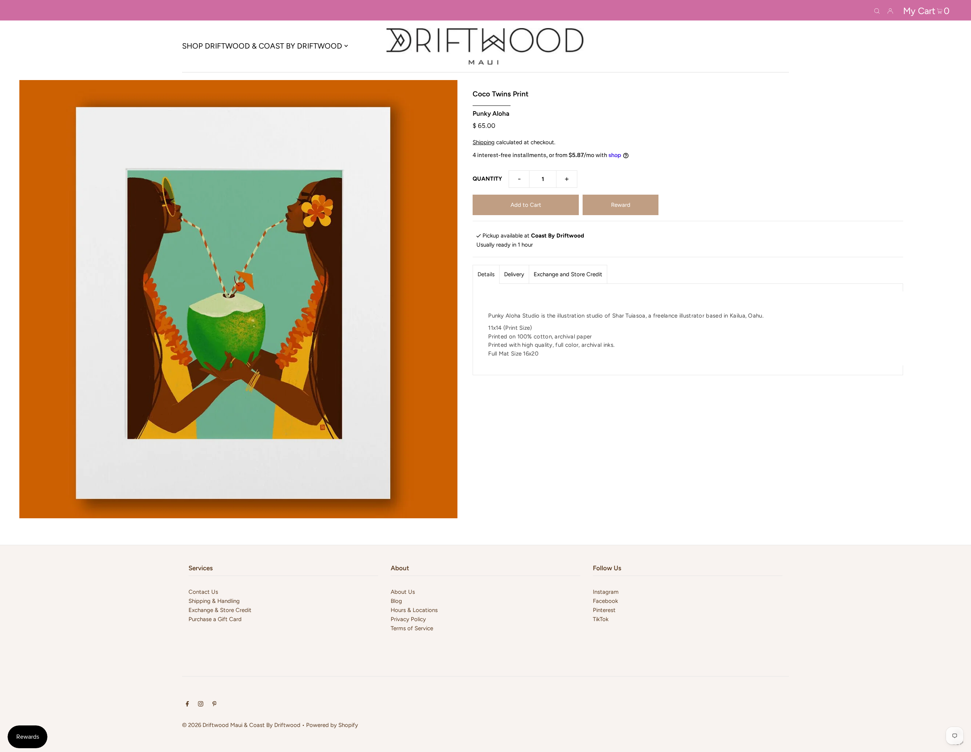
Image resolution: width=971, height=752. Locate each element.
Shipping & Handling (214, 601)
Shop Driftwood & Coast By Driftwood (262, 45)
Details (486, 274)
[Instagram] (200, 704)
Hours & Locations (414, 610)
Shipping (484, 142)
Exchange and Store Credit (568, 274)
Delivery (514, 274)
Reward (620, 204)
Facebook (605, 601)
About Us (403, 591)
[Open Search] (877, 10)
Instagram (606, 591)
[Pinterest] (214, 704)
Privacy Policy (408, 619)
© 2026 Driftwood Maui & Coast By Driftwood (241, 725)
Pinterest (604, 610)
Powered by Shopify (332, 725)
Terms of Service (412, 628)
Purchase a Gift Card (215, 619)
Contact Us (203, 591)
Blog (396, 601)
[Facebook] (187, 704)
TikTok (600, 619)
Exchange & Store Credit (220, 610)
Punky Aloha (491, 113)
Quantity (487, 178)
